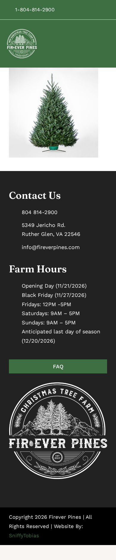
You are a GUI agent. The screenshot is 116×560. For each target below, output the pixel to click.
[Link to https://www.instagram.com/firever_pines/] (84, 9)
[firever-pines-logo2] (22, 31)
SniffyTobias (24, 535)
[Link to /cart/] (102, 9)
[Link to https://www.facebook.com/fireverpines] (75, 9)
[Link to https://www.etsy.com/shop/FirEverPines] (93, 9)
